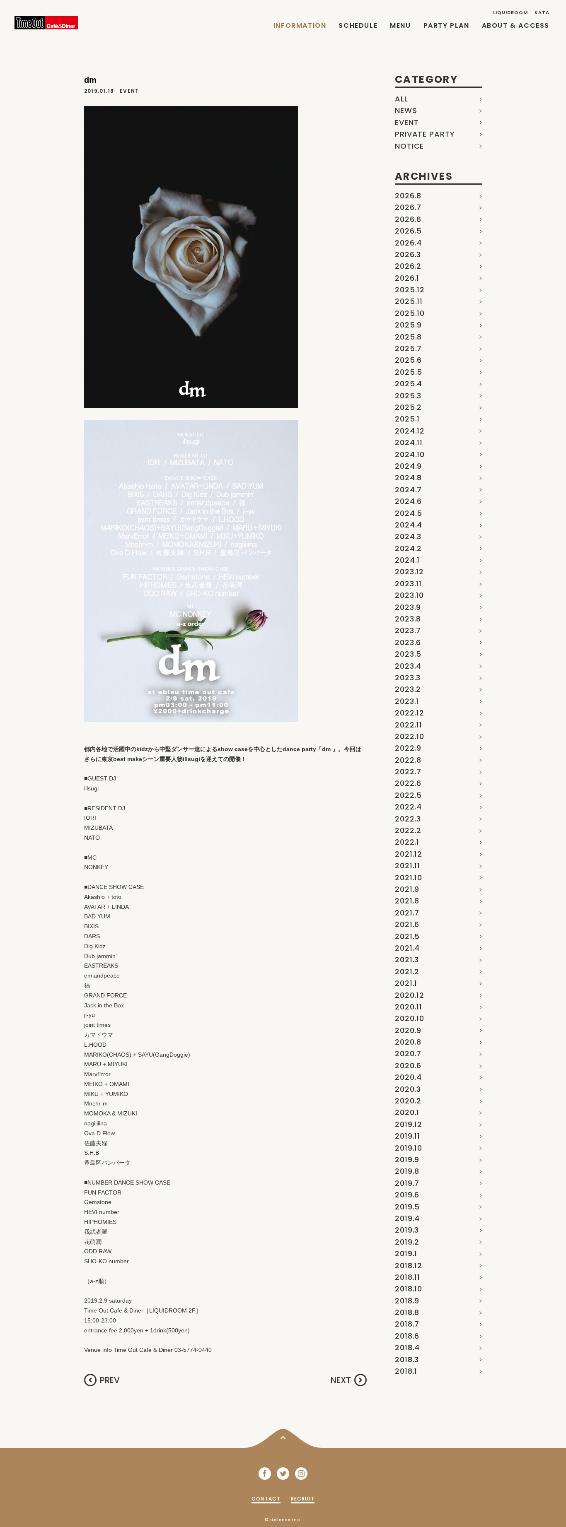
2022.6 (408, 783)
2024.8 (408, 477)
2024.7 (408, 489)
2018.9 (407, 1300)
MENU (400, 25)
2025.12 (410, 289)
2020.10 (409, 1018)
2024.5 (408, 513)
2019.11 (407, 1136)
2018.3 (407, 1359)
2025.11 (409, 301)
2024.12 (410, 431)
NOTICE (409, 146)
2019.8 (407, 1171)
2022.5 (408, 795)
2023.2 (408, 689)
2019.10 (408, 1148)
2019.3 (407, 1230)
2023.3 (408, 677)
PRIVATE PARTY (425, 134)
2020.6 (408, 1065)
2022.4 (408, 807)
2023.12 (409, 571)
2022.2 (408, 830)
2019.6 (407, 1194)
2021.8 (407, 901)
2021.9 (407, 889)
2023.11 (408, 583)
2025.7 (408, 348)
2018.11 (407, 1277)
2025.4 (408, 383)
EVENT (407, 122)
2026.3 (408, 254)
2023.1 (407, 701)
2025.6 (408, 360)
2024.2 (408, 548)
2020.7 (408, 1053)
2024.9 (408, 466)
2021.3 (407, 959)
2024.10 (410, 454)
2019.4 (407, 1218)
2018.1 (406, 1371)
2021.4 (407, 948)
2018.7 (407, 1324)
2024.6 (408, 501)
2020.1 (407, 1112)
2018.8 (407, 1312)
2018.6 (407, 1336)
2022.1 (407, 842)
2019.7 (407, 1183)
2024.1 (407, 560)
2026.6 (408, 219)
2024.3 (408, 536)
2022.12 (409, 713)
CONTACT (266, 1498)
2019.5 (407, 1206)
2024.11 (409, 442)
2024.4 (408, 525)
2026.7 (408, 207)
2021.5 (407, 936)
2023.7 (408, 630)
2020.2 (408, 1101)
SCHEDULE (358, 25)
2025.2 (408, 407)
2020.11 (408, 1007)
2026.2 (408, 266)
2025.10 (410, 313)
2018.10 (408, 1288)
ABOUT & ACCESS (515, 25)
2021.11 (407, 865)
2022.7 (408, 771)
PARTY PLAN (446, 25)
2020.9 (408, 1030)
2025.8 (408, 337)
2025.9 (408, 325)
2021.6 (407, 924)
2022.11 (408, 725)
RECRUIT (302, 1498)
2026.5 (408, 231)
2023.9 (408, 607)
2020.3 (408, 1089)
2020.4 (408, 1077)
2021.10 (408, 877)
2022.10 (409, 736)
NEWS (406, 110)
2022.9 (408, 748)
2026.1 (407, 278)
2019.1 (406, 1253)
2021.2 (407, 971)
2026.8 (408, 195)
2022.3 (408, 819)
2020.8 (408, 1042)
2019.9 (407, 1159)
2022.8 (408, 760)
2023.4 (408, 666)
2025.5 (408, 372)
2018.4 (407, 1347)
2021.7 (407, 913)
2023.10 (409, 595)
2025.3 (408, 395)
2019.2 (407, 1242)
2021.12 (408, 854)
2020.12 (409, 995)
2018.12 (408, 1265)
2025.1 (407, 419)
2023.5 (408, 654)
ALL (401, 99)
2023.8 (408, 619)
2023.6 (408, 642)
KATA (542, 12)
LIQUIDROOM (510, 12)
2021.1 (406, 983)
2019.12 (408, 1124)
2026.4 (408, 243)
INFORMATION (300, 25)
